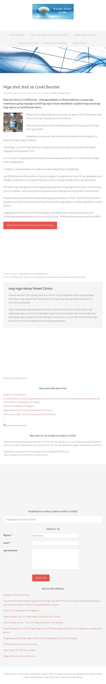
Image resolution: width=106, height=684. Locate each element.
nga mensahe (10, 550)
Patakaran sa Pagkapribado (75, 674)
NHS (9, 176)
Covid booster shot (54, 277)
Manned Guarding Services (15, 378)
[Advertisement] (53, 23)
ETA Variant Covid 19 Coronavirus (20, 644)
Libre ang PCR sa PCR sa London (19, 650)
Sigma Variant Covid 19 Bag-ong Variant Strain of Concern (28, 410)
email (7, 542)
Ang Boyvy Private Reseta (14, 394)
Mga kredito (48, 674)
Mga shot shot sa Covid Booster (33, 273)
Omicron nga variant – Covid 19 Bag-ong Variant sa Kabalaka (29, 414)
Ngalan (8, 535)
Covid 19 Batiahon (37, 277)
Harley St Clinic (47, 441)
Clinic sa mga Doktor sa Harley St (17, 455)
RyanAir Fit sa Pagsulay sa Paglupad (18, 406)
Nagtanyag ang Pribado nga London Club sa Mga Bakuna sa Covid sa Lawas (40, 638)
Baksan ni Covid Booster (75, 277)
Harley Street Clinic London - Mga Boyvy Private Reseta (53, 11)
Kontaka (58, 674)
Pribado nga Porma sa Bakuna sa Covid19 (30, 225)
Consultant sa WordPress (71, 677)
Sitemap (37, 674)
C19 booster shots (20, 277)
